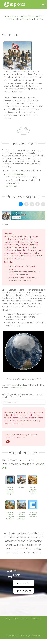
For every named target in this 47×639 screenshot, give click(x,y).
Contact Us (36, 618)
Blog (8, 618)
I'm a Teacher (23, 583)
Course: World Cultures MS (31, 16)
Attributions (11, 186)
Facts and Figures (17, 387)
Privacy (24, 618)
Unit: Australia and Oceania (19, 19)
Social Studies (10, 16)
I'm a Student (23, 590)
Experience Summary (15, 174)
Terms (15, 618)
